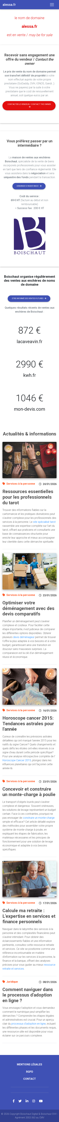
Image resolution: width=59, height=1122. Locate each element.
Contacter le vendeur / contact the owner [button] (29, 104)
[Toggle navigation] (52, 4)
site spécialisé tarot (44, 521)
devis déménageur (23, 637)
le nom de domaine (29, 18)
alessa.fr (29, 26)
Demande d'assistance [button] (28, 186)
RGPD (29, 1071)
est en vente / (29, 35)
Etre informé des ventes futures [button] (27, 298)
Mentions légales (29, 1064)
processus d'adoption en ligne (28, 1023)
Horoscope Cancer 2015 (16, 760)
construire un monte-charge (39, 817)
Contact (29, 1078)
